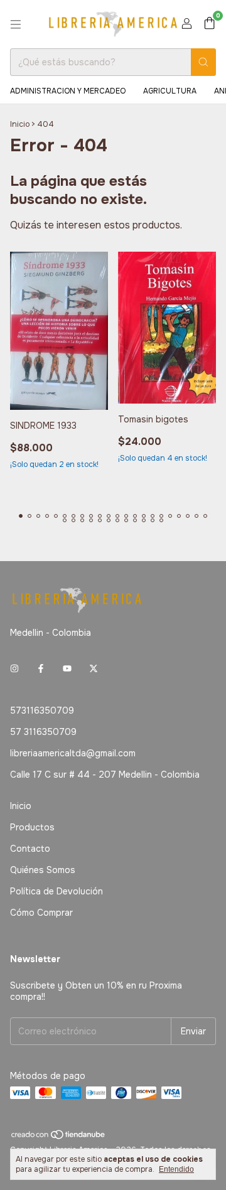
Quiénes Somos (42, 870)
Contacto (30, 848)
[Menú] (15, 24)
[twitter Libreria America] (93, 669)
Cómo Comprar (41, 912)
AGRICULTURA (169, 91)
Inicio (20, 124)
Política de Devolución (56, 891)
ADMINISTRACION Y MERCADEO (68, 91)
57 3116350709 (43, 731)
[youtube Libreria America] (67, 669)
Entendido (176, 1169)
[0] (209, 24)
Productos (32, 827)
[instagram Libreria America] (14, 669)
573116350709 (42, 710)
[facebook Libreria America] (40, 669)
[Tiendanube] (58, 1137)
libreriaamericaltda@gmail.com (73, 753)
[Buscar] (203, 62)
